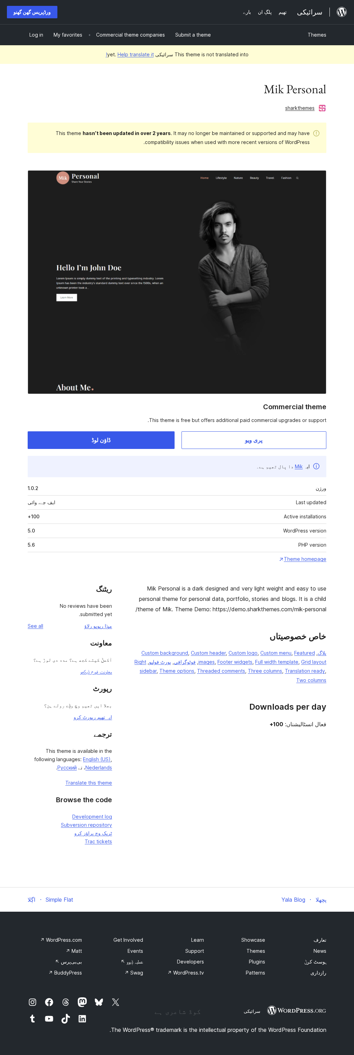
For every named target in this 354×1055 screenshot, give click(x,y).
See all (35, 626)
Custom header (208, 653)
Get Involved (128, 940)
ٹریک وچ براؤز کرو (93, 833)
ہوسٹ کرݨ (315, 962)
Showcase (253, 940)
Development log (92, 816)
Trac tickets (98, 841)
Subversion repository (86, 825)
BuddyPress (65, 973)
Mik (299, 466)
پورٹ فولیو (160, 662)
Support (194, 951)
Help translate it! (130, 54)
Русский (67, 767)
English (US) (97, 759)
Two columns (311, 680)
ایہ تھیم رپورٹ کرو (93, 717)
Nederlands (98, 767)
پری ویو (253, 440)
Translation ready (305, 671)
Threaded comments (221, 671)
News (320, 951)
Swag (133, 973)
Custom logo (243, 653)
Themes (317, 35)
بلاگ (322, 653)
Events (135, 951)
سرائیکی (252, 1011)
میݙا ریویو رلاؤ (98, 626)
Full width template (276, 662)
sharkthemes (300, 108)
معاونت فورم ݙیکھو (96, 671)
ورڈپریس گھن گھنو (32, 12)
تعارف (320, 940)
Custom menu (275, 653)
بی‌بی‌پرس (68, 962)
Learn (197, 940)
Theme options (176, 671)
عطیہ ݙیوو (132, 962)
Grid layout (313, 662)
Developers (190, 962)
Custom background (164, 653)
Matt (74, 951)
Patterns (255, 973)
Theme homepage (305, 559)
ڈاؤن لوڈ (101, 440)
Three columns (265, 671)
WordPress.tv (185, 973)
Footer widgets (234, 662)
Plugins (257, 962)
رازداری (318, 973)
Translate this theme (88, 783)
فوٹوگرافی (185, 662)
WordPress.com (61, 940)
